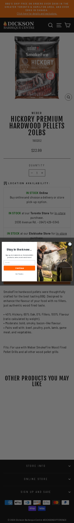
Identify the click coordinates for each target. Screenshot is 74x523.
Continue (19, 268)
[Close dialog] (69, 243)
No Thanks (19, 274)
